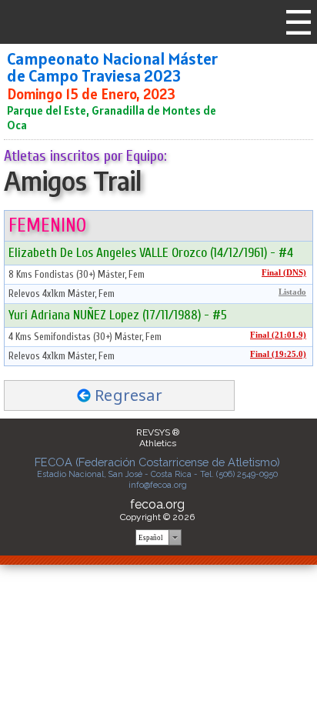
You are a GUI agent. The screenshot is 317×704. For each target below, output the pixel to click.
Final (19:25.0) (278, 354)
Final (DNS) (284, 273)
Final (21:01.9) (278, 335)
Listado (292, 292)
